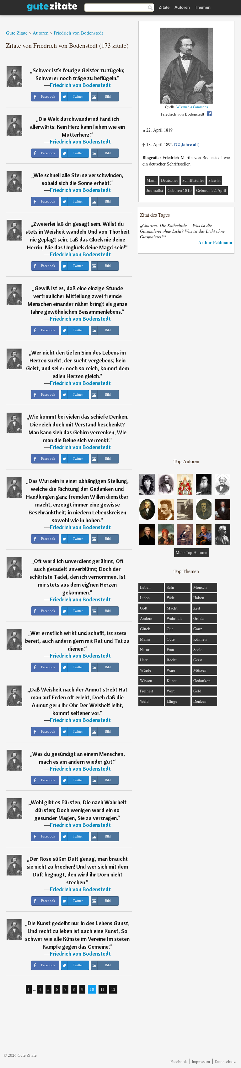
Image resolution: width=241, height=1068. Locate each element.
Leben (145, 587)
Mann (152, 180)
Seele (197, 649)
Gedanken (202, 680)
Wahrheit (174, 618)
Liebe (145, 597)
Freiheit (146, 691)
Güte (171, 639)
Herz (144, 660)
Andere (146, 618)
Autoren (182, 7)
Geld (197, 691)
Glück (145, 629)
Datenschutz (225, 1061)
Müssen (199, 670)
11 (102, 989)
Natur (144, 649)
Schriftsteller (193, 180)
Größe (198, 618)
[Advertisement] (186, 355)
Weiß (144, 701)
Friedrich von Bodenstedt (80, 85)
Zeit (196, 608)
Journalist (155, 190)
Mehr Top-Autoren (191, 552)
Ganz (197, 629)
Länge (172, 701)
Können (200, 639)
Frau (170, 649)
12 (113, 989)
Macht (172, 608)
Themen (203, 7)
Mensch (200, 587)
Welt (170, 597)
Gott (143, 608)
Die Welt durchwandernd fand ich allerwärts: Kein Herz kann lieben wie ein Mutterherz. (77, 126)
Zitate (164, 7)
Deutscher (169, 180)
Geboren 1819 (180, 190)
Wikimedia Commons (192, 107)
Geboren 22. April (211, 190)
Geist (197, 660)
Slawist (214, 180)
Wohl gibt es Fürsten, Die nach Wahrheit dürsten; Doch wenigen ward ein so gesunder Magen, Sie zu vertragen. (78, 810)
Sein (170, 587)
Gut (170, 629)
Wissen (146, 680)
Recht (172, 660)
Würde (145, 670)
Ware (171, 670)
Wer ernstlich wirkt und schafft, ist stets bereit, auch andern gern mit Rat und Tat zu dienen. (77, 640)
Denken (199, 701)
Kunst (172, 680)
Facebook (178, 1061)
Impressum (201, 1061)
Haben (198, 597)
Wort (171, 691)
